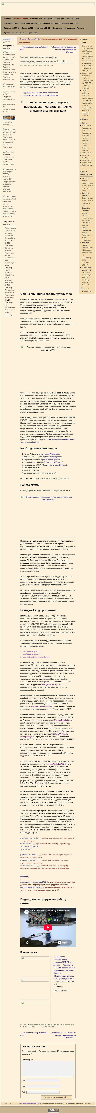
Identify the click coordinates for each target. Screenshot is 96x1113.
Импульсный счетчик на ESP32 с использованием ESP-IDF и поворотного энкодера (87, 80)
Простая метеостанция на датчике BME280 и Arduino (87, 220)
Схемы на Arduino (20, 19)
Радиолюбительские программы (87, 237)
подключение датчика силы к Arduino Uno (40, 95)
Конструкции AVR (11, 23)
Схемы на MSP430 (42, 28)
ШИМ (34, 1026)
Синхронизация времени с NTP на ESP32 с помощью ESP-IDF (87, 66)
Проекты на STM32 (11, 28)
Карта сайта (32, 33)
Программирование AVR (54, 19)
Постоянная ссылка (48, 1026)
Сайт (23, 1092)
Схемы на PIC (27, 28)
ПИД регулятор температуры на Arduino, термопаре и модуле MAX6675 (87, 277)
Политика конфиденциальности (29, 1103)
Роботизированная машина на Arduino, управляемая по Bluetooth (63, 49)
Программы (57, 28)
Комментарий (27, 1060)
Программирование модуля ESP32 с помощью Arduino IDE (9, 186)
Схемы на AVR (36, 19)
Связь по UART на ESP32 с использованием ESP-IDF (87, 95)
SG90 (62, 1024)
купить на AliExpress (50, 454)
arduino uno (55, 1024)
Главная (7, 19)
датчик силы (69, 1024)
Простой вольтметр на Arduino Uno (10, 307)
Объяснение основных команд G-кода (8, 161)
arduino (47, 1024)
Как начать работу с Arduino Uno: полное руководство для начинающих (9, 255)
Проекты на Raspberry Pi (31, 23)
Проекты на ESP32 (69, 23)
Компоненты (69, 28)
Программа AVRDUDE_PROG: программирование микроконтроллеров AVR (9, 104)
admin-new (49, 65)
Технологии (81, 28)
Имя (23, 1080)
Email (24, 1086)
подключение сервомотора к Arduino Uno (40, 93)
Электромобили (18, 33)
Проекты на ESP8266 (51, 23)
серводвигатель (26, 1026)
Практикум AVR (72, 19)
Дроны (7, 33)
